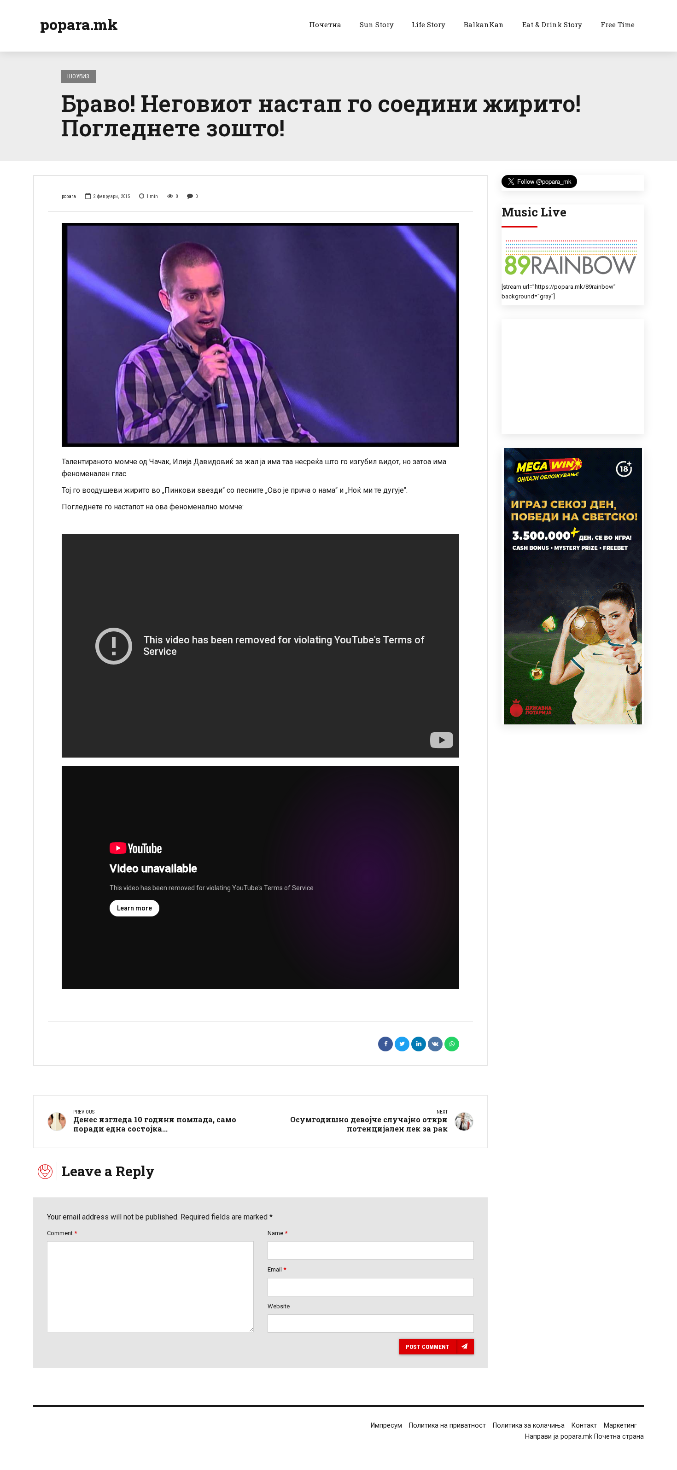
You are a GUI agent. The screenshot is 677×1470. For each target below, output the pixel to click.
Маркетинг (620, 1425)
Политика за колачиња (529, 1425)
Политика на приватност (447, 1425)
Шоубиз (78, 76)
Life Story (428, 24)
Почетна (325, 24)
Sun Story (377, 24)
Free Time (618, 24)
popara (69, 196)
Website (279, 1306)
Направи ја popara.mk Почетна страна (584, 1437)
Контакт (584, 1425)
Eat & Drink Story (552, 24)
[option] (260, 334)
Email (277, 1269)
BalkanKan (484, 24)
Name (277, 1233)
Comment (62, 1233)
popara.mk (79, 24)
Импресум (386, 1425)
